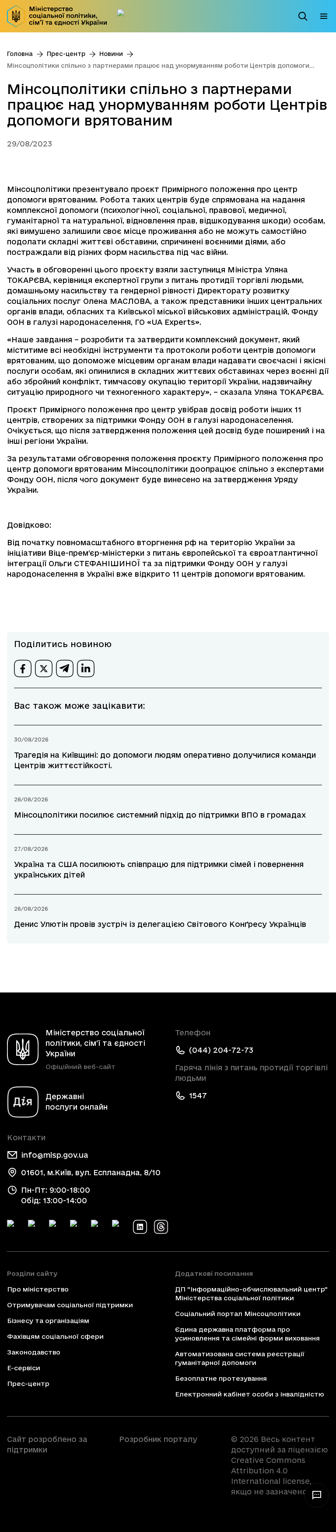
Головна (20, 53)
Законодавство (33, 1352)
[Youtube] (98, 1227)
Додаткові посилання (214, 1273)
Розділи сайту (32, 1273)
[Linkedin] (140, 1227)
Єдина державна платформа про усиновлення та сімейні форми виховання (247, 1334)
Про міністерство (38, 1289)
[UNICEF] (56, 1474)
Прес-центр (66, 53)
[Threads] (161, 1227)
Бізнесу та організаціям (48, 1320)
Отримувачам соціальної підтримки (70, 1305)
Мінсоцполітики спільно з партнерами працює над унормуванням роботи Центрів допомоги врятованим (158, 66)
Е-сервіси (23, 1368)
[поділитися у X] (43, 668)
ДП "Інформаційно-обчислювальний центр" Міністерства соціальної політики (251, 1293)
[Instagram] (77, 1227)
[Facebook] (14, 1227)
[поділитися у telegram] (65, 668)
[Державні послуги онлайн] (124, 16)
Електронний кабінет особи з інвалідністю (249, 1394)
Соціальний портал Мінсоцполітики (238, 1313)
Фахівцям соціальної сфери (55, 1336)
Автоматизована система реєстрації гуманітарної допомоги (239, 1358)
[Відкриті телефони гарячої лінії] (316, 1495)
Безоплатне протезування (221, 1378)
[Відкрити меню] (323, 16)
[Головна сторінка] (57, 16)
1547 (198, 1095)
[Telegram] (56, 1227)
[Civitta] (168, 1455)
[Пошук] (303, 16)
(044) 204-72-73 (221, 1050)
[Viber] (119, 1227)
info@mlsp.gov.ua (54, 1155)
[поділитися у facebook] (23, 668)
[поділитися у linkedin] (85, 668)
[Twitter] (35, 1227)
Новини (111, 53)
